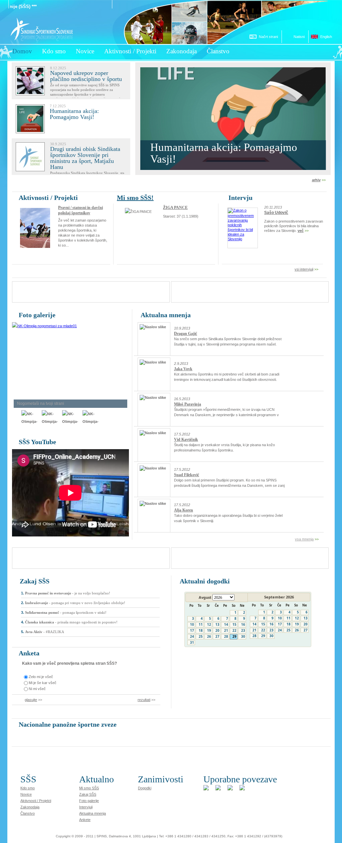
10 (192, 624)
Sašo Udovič (276, 212)
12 (209, 624)
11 (201, 624)
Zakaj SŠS (34, 581)
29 (234, 636)
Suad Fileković (186, 474)
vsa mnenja (304, 539)
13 (217, 624)
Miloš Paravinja (187, 404)
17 (192, 630)
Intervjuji (86, 807)
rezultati (144, 700)
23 (243, 630)
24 (192, 636)
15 (234, 624)
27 (217, 636)
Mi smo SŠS (89, 788)
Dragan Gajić (185, 333)
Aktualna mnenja (166, 315)
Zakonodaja (29, 807)
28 (226, 636)
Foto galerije (37, 315)
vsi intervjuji (304, 269)
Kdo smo (27, 788)
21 (226, 630)
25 (201, 636)
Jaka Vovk (183, 369)
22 (234, 630)
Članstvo (27, 813)
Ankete (85, 820)
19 (209, 630)
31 (192, 642)
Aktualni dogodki (205, 581)
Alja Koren (183, 510)
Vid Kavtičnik (186, 439)
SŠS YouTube (37, 441)
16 (243, 624)
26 (209, 636)
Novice (26, 794)
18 (201, 630)
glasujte (31, 700)
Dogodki (144, 788)
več (301, 231)
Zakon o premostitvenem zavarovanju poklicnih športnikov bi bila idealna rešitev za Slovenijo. (295, 226)
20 (217, 630)
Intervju (240, 197)
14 (226, 624)
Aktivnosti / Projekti (35, 801)
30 (243, 636)
